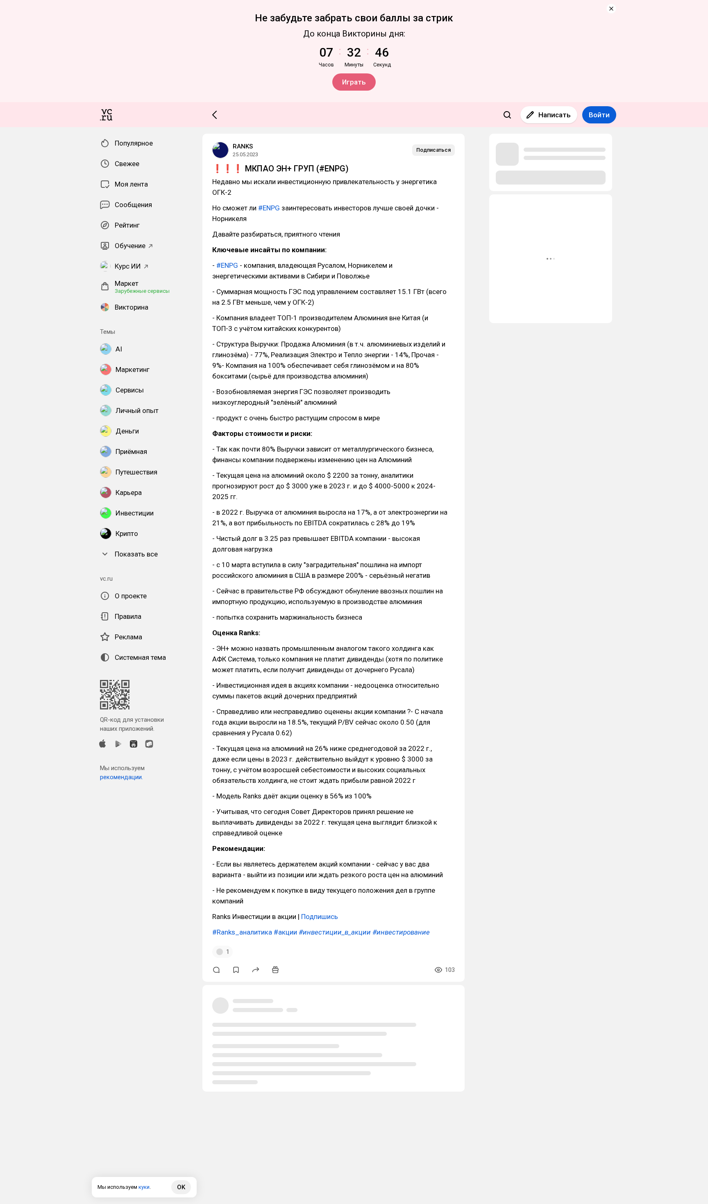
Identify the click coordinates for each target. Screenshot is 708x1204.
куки (144, 1187)
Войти (599, 115)
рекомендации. (121, 777)
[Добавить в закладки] (236, 970)
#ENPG (269, 208)
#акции (285, 932)
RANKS (243, 146)
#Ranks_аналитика (242, 932)
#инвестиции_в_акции (335, 932)
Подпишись (319, 916)
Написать (554, 115)
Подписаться (433, 150)
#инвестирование (401, 932)
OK (181, 1187)
